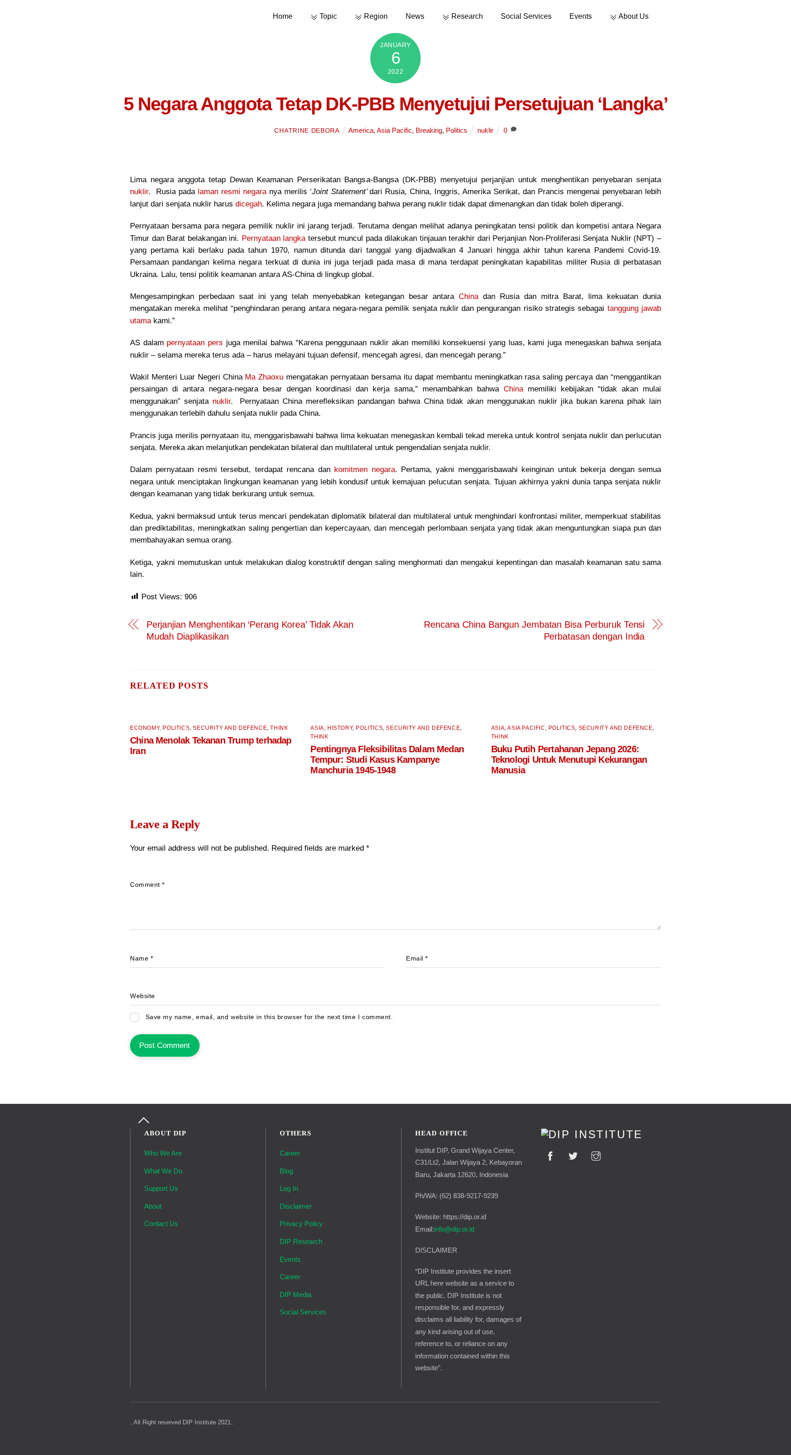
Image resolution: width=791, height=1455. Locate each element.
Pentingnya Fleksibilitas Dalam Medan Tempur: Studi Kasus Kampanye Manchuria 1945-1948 (387, 759)
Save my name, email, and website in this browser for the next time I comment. (269, 1017)
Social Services (526, 16)
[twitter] (573, 1155)
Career (290, 1153)
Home (283, 16)
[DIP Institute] (592, 1134)
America (361, 130)
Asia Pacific (394, 130)
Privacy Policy (301, 1223)
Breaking (429, 130)
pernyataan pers (195, 342)
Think (279, 728)
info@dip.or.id (454, 1229)
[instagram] (596, 1155)
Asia (317, 728)
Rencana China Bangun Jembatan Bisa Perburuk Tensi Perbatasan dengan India (534, 630)
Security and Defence (230, 728)
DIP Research (301, 1241)
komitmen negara (364, 469)
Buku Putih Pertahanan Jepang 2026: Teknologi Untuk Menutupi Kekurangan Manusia (569, 759)
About (153, 1206)
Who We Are (163, 1153)
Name (141, 958)
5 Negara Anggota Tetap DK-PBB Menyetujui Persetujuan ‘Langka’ (395, 103)
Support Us (161, 1188)
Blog (286, 1171)
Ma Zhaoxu (264, 377)
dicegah (248, 204)
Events (580, 16)
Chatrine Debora (306, 130)
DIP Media (295, 1294)
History (339, 728)
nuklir (485, 130)
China (468, 296)
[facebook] (550, 1155)
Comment (147, 884)
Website (142, 996)
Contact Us (161, 1223)
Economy (144, 728)
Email (417, 958)
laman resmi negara (232, 191)
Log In (289, 1188)
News (415, 16)
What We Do (163, 1171)
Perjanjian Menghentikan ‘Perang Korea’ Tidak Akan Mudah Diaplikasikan (249, 630)
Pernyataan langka (274, 238)
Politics (456, 130)
